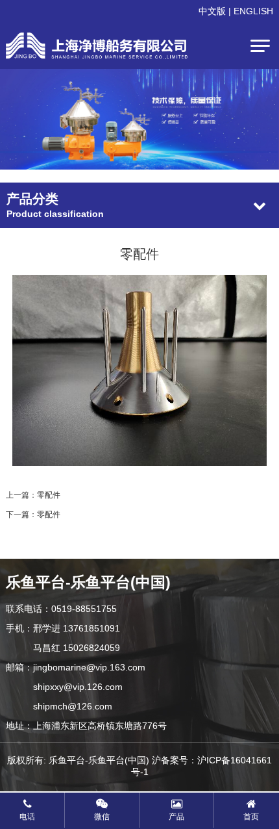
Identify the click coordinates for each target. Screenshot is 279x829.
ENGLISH (253, 11)
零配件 (48, 495)
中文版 (212, 11)
